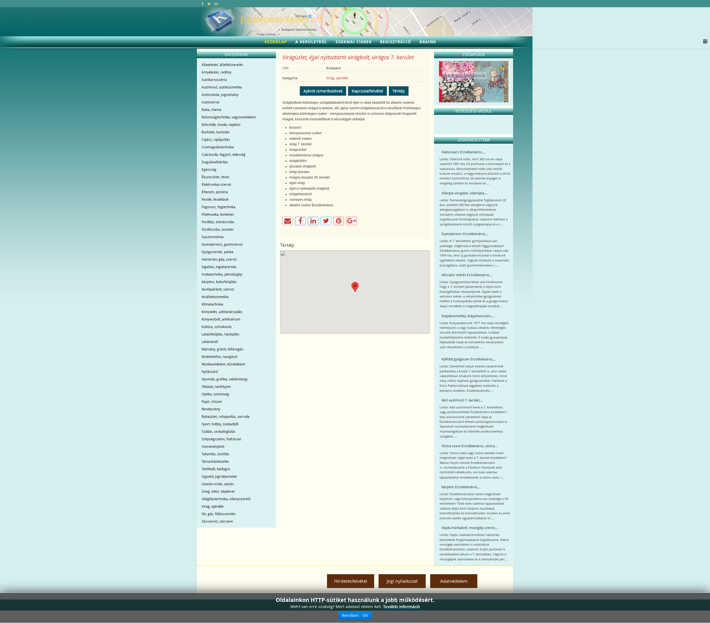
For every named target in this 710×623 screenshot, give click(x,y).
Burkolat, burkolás (216, 132)
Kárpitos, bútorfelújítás (219, 281)
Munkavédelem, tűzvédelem (223, 364)
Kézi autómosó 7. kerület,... (462, 400)
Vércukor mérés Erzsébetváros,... (467, 275)
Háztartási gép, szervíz (219, 259)
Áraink (427, 41)
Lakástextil (210, 341)
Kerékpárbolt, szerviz (218, 289)
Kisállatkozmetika (215, 296)
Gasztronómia (213, 237)
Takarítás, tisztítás (215, 454)
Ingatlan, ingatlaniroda (219, 267)
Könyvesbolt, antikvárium (221, 319)
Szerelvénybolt (213, 446)
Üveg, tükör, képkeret (218, 491)
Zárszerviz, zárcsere (217, 521)
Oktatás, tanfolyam (216, 386)
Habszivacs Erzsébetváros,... (463, 152)
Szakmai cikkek (354, 41)
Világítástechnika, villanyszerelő (226, 499)
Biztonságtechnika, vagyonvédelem (229, 117)
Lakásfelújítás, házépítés (220, 334)
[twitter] (209, 3)
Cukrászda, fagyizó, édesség (223, 154)
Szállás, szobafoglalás (218, 431)
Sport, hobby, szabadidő (220, 424)
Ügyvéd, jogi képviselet (219, 476)
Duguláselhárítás (215, 162)
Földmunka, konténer (218, 214)
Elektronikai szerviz (216, 184)
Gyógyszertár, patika (218, 252)
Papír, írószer (212, 401)
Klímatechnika (212, 304)
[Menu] (703, 41)
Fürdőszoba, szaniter (218, 229)
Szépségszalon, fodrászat (221, 439)
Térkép (398, 90)
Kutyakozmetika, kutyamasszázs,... (468, 316)
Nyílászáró (210, 371)
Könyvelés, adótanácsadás (222, 311)
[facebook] (203, 3)
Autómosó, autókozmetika (222, 87)
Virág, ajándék (213, 506)
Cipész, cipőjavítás (216, 139)
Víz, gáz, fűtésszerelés (219, 514)
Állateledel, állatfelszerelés (222, 64)
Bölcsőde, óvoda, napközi (221, 124)
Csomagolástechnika (218, 147)
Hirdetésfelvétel (350, 581)
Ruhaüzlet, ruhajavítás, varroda (226, 416)
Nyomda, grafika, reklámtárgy (225, 379)
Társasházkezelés (215, 461)
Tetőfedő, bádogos (216, 469)
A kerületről (311, 41)
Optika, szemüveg (215, 394)
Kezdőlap (276, 41)
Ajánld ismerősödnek (323, 90)
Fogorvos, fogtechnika (218, 207)
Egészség (209, 169)
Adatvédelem (454, 581)
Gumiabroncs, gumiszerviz (222, 244)
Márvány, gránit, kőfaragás (222, 349)
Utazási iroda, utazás (218, 484)
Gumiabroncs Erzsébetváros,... (465, 234)
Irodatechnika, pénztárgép (222, 274)
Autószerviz (211, 102)
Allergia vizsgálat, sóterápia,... (465, 193)
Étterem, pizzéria (215, 192)
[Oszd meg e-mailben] (287, 221)
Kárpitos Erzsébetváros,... (461, 487)
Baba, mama (211, 109)
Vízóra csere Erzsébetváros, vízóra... (469, 446)
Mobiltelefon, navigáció (219, 356)
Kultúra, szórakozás (217, 326)
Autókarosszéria (214, 79)
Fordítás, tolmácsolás (218, 222)
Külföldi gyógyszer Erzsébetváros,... (469, 359)
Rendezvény (211, 409)
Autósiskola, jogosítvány (220, 94)
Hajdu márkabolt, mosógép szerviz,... (470, 527)
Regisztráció (395, 41)
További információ (401, 606)
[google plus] (216, 3)
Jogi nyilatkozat (402, 581)
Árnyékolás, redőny (216, 72)
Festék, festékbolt (215, 199)
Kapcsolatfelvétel (367, 90)
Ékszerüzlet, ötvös (215, 177)
